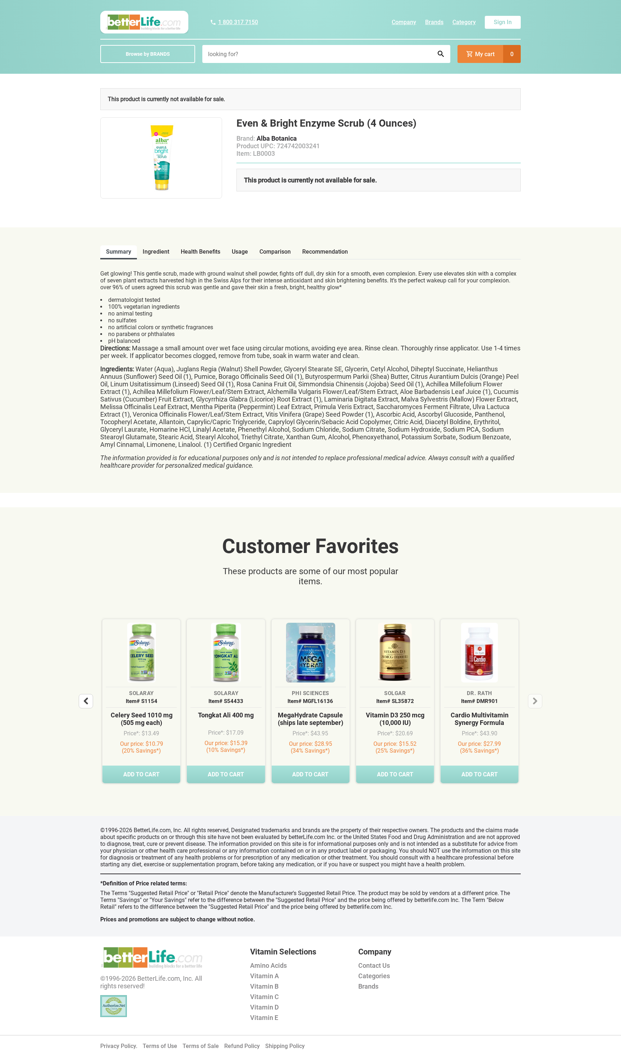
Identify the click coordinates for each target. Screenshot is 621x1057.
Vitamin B (264, 986)
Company (404, 22)
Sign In (503, 22)
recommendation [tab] (325, 251)
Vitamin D (264, 1007)
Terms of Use (160, 1046)
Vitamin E (264, 1017)
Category (464, 22)
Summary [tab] (118, 251)
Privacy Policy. (118, 1046)
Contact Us (374, 965)
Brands (434, 22)
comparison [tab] (275, 251)
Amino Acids (268, 965)
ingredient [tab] (156, 251)
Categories (374, 976)
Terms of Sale (201, 1046)
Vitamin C (264, 997)
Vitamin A (264, 976)
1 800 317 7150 (238, 22)
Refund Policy (242, 1046)
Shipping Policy (285, 1046)
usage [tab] (240, 251)
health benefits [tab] (200, 251)
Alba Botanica (277, 138)
